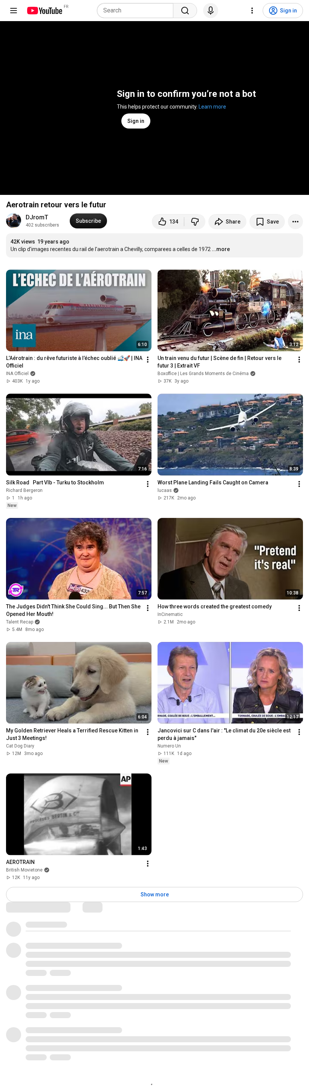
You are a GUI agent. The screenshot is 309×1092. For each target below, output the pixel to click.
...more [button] (221, 249)
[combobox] (137, 10)
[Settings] (252, 10)
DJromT (37, 217)
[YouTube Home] (44, 10)
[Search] (185, 10)
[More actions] (295, 221)
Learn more (212, 107)
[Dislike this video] (194, 221)
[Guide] (13, 10)
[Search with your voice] (210, 10)
